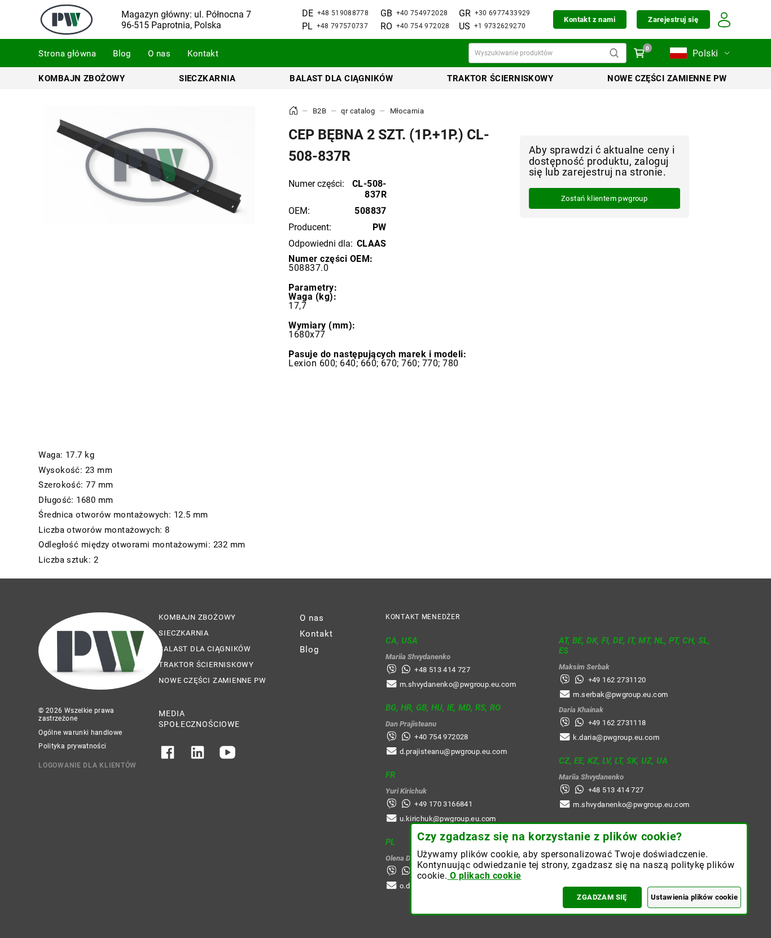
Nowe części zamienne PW (666, 78)
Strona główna (67, 54)
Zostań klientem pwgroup (604, 199)
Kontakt (202, 54)
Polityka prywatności (72, 746)
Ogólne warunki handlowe (80, 733)
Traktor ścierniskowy (500, 78)
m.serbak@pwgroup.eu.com (620, 694)
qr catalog (358, 111)
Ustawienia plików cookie (694, 897)
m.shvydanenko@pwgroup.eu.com (458, 684)
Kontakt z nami (589, 19)
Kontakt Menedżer (423, 617)
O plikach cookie (484, 875)
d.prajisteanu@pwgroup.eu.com (453, 751)
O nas (159, 54)
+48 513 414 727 (442, 669)
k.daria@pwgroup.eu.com (616, 737)
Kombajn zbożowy (81, 78)
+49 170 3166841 (443, 804)
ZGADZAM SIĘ (602, 897)
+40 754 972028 (423, 26)
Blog (122, 54)
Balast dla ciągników (341, 78)
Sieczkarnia (207, 78)
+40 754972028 (422, 13)
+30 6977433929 (503, 13)
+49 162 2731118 (617, 722)
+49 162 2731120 (617, 680)
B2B (319, 111)
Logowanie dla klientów (87, 765)
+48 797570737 (343, 26)
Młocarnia (407, 111)
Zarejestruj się (673, 19)
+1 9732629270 (500, 26)
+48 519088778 (343, 13)
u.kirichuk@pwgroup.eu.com (448, 818)
